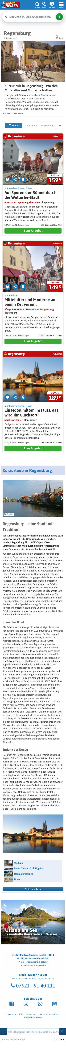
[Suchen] (59, 16)
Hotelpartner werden (33, 1018)
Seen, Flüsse (25, 188)
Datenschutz (31, 1014)
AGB (20, 1014)
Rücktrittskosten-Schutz (50, 1014)
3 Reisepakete (10, 38)
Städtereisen (10, 188)
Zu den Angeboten (33, 889)
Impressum (11, 1014)
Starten (60, 1039)
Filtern (15, 125)
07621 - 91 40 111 (35, 986)
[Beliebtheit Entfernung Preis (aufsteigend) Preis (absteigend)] (51, 125)
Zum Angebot (33, 231)
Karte (60, 38)
